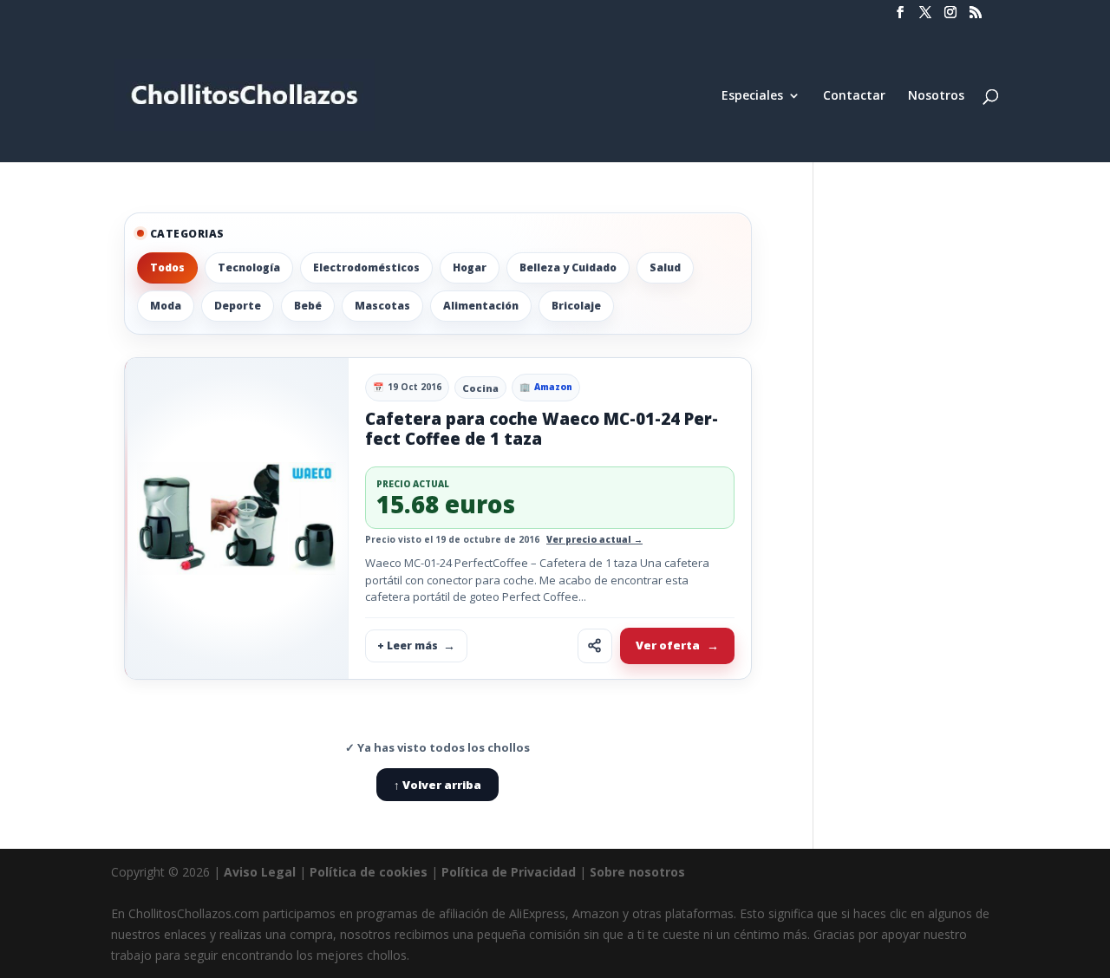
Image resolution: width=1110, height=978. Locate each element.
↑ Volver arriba (437, 784)
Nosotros (936, 96)
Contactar (854, 96)
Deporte (237, 305)
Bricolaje (576, 305)
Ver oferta (668, 645)
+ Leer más (407, 645)
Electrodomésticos (366, 267)
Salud (665, 267)
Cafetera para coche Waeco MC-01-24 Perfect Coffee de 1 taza (541, 429)
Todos (167, 267)
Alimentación (481, 305)
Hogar (469, 267)
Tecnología (249, 267)
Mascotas (382, 305)
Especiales (752, 96)
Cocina (480, 387)
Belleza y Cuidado (568, 267)
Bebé (308, 305)
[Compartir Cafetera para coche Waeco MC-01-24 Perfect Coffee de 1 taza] (595, 646)
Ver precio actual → (594, 539)
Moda (165, 305)
